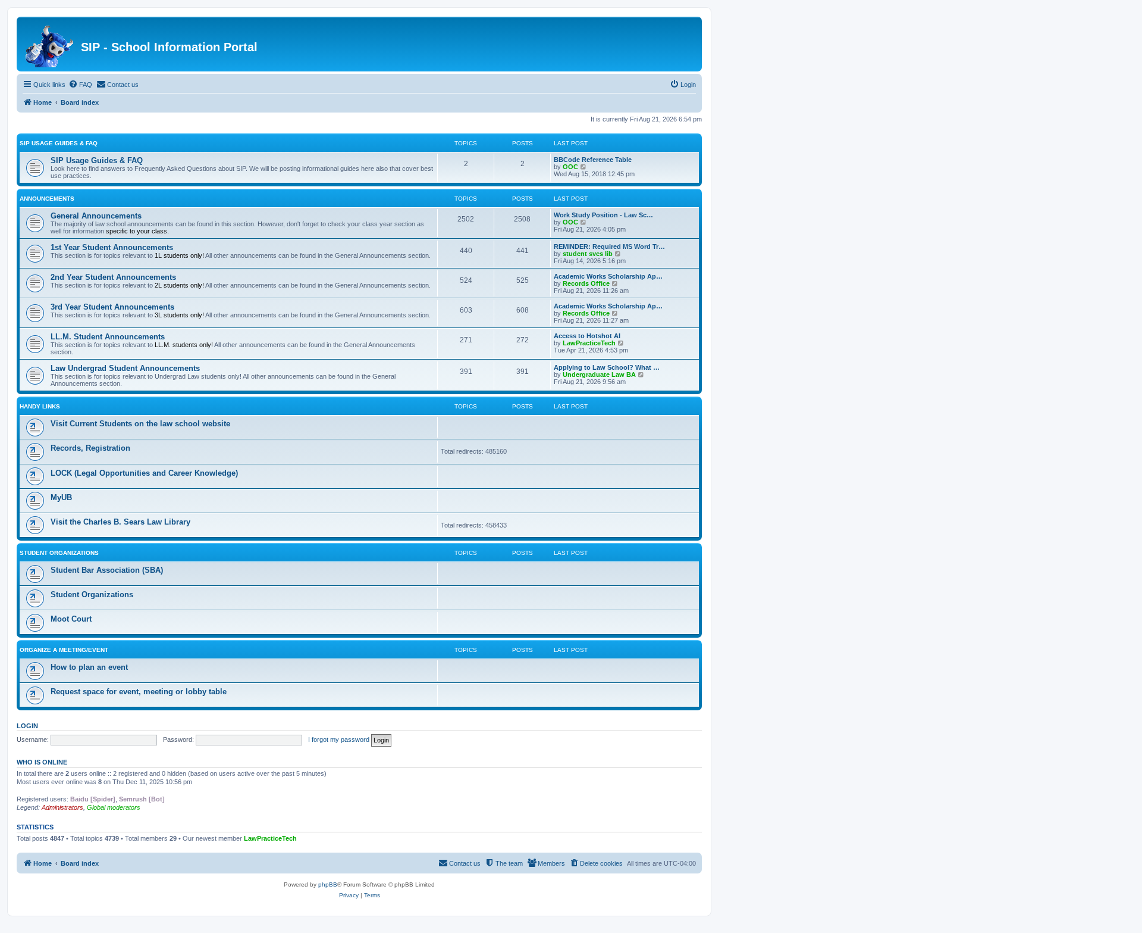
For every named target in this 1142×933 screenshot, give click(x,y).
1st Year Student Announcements (112, 247)
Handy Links (40, 406)
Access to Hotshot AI (587, 335)
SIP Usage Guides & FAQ (59, 143)
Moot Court (71, 618)
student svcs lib (588, 253)
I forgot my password (338, 739)
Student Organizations (59, 553)
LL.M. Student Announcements (108, 336)
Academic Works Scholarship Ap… (608, 276)
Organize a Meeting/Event (64, 650)
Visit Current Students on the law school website (140, 423)
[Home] (50, 44)
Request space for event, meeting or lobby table (139, 691)
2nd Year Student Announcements (113, 277)
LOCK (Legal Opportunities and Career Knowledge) (144, 473)
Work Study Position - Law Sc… (603, 215)
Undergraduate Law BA (599, 374)
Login (27, 725)
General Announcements (96, 215)
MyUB (61, 497)
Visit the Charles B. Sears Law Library (120, 521)
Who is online (42, 762)
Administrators (62, 807)
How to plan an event (89, 667)
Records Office (586, 283)
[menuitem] (80, 84)
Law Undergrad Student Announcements (125, 368)
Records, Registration (90, 448)
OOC (570, 166)
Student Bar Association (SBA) (107, 570)
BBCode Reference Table (593, 159)
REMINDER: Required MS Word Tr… (609, 246)
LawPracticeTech (589, 343)
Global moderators (113, 807)
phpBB (327, 884)
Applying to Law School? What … (607, 367)
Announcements (47, 198)
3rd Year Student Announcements (112, 306)
